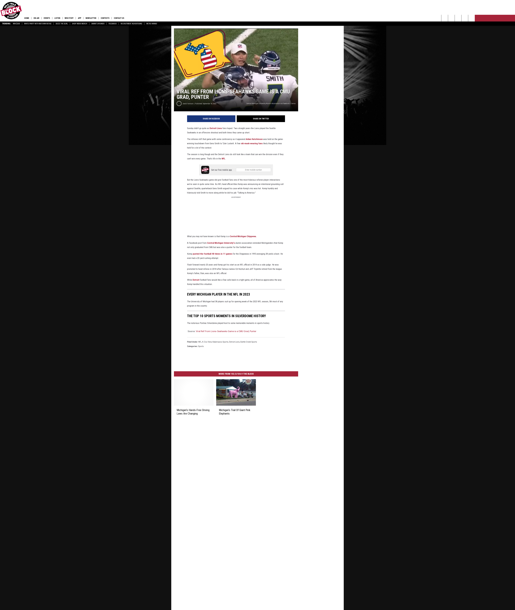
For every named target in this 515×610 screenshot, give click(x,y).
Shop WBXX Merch (79, 24)
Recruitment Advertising (131, 24)
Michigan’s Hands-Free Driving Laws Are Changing (193, 411)
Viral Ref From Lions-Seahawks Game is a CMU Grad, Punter (226, 331)
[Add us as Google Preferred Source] (451, 18)
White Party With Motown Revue (38, 24)
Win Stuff (69, 18)
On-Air (36, 18)
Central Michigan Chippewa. (243, 236)
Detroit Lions (216, 128)
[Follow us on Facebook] (458, 18)
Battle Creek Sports (248, 342)
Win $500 (16, 24)
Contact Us (119, 18)
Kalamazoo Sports (220, 342)
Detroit (196, 279)
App (79, 18)
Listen (57, 18)
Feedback (113, 24)
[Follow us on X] (471, 18)
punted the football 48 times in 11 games (212, 253)
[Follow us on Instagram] (464, 18)
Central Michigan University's (221, 243)
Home (26, 18)
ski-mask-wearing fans (252, 143)
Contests (105, 18)
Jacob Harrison (188, 104)
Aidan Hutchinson (254, 139)
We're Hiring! (151, 24)
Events (47, 18)
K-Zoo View (207, 342)
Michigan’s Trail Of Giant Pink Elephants (234, 411)
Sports (201, 346)
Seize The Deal (62, 24)
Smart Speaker (97, 24)
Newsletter (91, 18)
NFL (223, 158)
